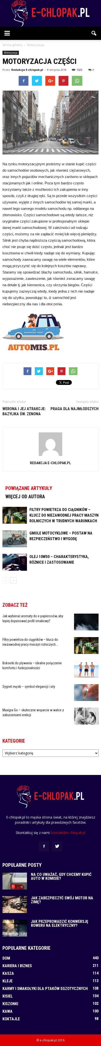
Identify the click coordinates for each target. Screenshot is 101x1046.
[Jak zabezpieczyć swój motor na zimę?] (14, 904)
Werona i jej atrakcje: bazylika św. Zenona (24, 411)
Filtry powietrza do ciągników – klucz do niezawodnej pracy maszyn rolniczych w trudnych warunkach (64, 515)
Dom (6, 958)
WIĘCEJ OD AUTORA (25, 496)
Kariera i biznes (17, 965)
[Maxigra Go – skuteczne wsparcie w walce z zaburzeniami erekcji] (86, 716)
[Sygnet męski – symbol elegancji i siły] (86, 692)
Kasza (8, 973)
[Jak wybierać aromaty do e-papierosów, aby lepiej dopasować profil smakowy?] (86, 622)
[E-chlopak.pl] (50, 13)
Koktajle (11, 1019)
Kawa (7, 1011)
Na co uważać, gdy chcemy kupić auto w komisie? (61, 876)
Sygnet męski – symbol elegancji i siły (28, 687)
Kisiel (7, 996)
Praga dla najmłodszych (74, 408)
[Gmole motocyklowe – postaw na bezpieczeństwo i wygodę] (14, 538)
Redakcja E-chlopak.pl (27, 69)
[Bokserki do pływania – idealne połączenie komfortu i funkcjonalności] (86, 669)
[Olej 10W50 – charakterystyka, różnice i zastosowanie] (14, 562)
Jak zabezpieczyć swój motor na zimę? (62, 900)
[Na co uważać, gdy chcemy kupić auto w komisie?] (14, 881)
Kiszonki (10, 1003)
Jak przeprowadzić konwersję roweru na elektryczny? (59, 923)
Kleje (7, 981)
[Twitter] (57, 846)
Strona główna (12, 45)
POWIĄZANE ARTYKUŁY (28, 488)
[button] (94, 33)
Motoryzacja (10, 52)
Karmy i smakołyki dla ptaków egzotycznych (45, 988)
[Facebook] (44, 846)
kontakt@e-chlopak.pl (68, 832)
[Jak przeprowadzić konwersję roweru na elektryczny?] (14, 928)
